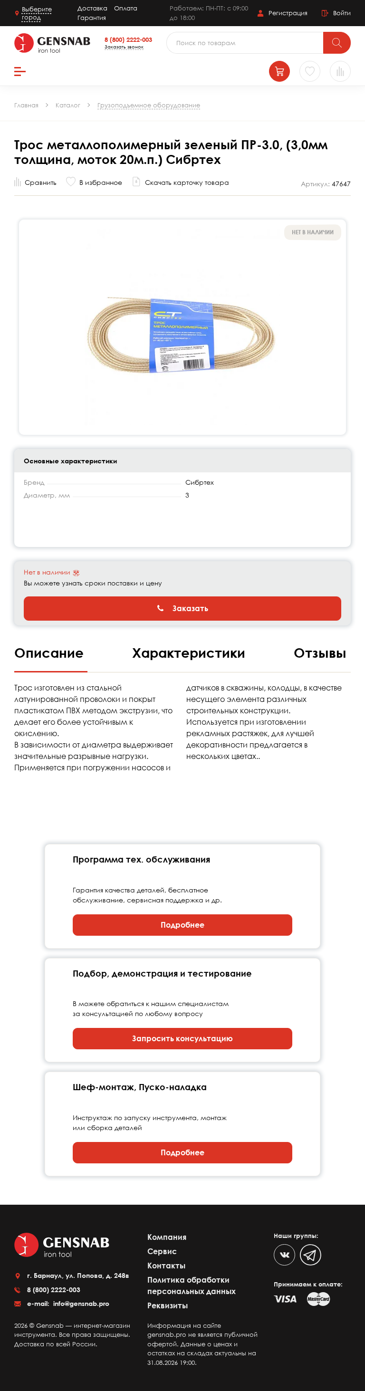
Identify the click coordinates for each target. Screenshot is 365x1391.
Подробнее (182, 925)
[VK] (284, 1255)
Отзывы (320, 652)
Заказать (189, 608)
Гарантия (91, 17)
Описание (50, 652)
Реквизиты (167, 1305)
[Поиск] (337, 43)
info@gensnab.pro (80, 1303)
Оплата (125, 8)
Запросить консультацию (182, 1038)
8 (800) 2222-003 (128, 39)
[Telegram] (310, 1255)
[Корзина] (279, 71)
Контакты (166, 1265)
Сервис (162, 1251)
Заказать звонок (124, 46)
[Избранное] (309, 71)
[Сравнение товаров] (340, 71)
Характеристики (190, 652)
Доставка (92, 8)
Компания (166, 1237)
